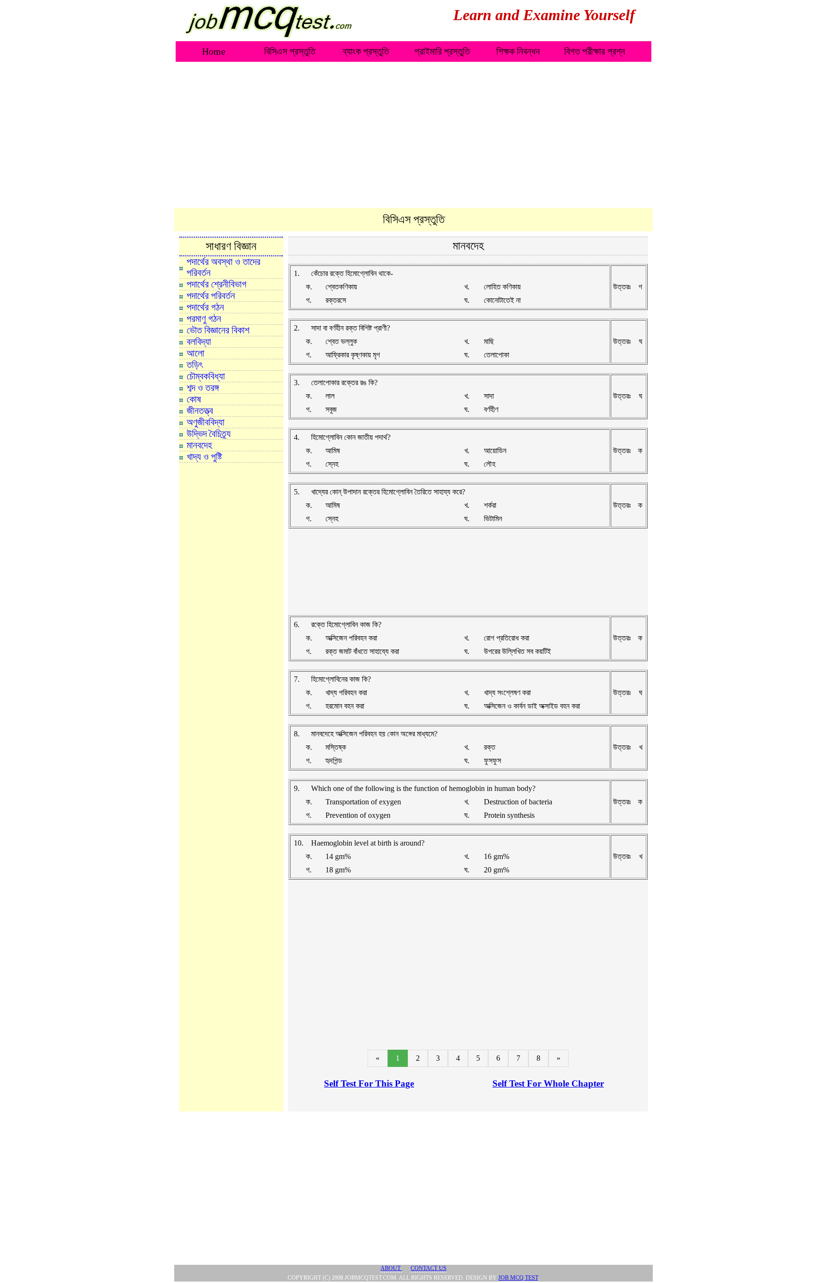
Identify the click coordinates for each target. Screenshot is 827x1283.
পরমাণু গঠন (204, 318)
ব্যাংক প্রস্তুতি (366, 51)
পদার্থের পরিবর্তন (211, 295)
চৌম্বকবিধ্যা (206, 376)
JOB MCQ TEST (518, 1277)
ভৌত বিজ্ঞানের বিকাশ (218, 330)
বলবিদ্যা (199, 341)
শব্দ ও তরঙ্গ (203, 387)
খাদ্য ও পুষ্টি (204, 456)
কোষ (194, 399)
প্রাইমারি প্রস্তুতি (442, 51)
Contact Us (429, 1268)
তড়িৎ (194, 364)
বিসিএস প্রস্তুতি (289, 51)
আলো (195, 353)
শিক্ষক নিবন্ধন (518, 51)
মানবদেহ (199, 445)
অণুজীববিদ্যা (205, 422)
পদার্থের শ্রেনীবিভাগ (216, 284)
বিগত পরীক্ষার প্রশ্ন (594, 51)
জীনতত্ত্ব (200, 410)
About (391, 1268)
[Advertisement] (413, 136)
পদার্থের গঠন (205, 307)
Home (213, 51)
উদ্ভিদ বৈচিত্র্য (209, 433)
